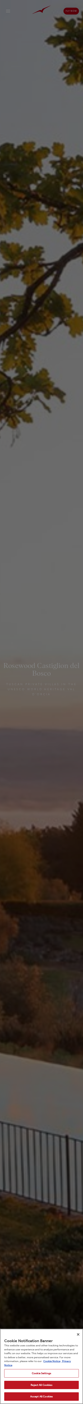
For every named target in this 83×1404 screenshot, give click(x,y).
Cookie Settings (41, 1373)
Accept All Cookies (41, 1396)
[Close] (78, 1334)
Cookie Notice (51, 1361)
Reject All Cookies (41, 1384)
